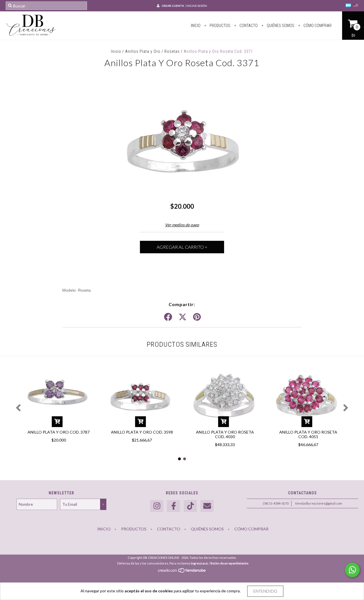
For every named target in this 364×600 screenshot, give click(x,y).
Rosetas (172, 51)
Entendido (265, 591)
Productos (219, 25)
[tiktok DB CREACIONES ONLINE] (190, 506)
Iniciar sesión (196, 5)
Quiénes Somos (280, 25)
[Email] (207, 506)
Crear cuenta (173, 5)
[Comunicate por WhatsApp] (352, 570)
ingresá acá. (199, 563)
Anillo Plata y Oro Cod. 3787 (59, 432)
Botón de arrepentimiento (229, 563)
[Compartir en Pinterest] (197, 317)
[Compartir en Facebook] (168, 317)
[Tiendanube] (182, 572)
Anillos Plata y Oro (142, 51)
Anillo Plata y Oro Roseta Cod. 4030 (225, 434)
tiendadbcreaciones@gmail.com (318, 503)
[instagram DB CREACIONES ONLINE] (156, 506)
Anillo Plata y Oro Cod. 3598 (142, 432)
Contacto (248, 25)
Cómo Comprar (317, 25)
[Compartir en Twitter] (183, 317)
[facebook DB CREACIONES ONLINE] (173, 506)
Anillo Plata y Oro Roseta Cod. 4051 (308, 434)
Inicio (195, 25)
